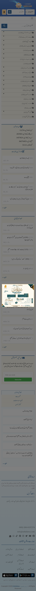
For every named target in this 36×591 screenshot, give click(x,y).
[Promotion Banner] (18, 295)
